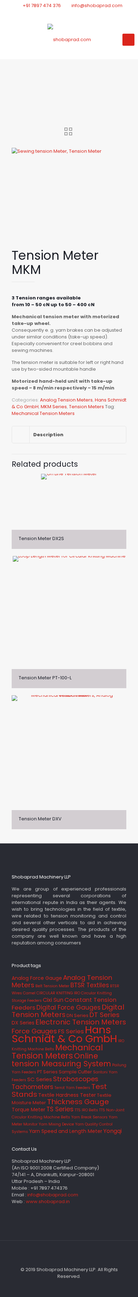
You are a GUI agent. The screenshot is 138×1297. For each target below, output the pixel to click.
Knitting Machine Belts (33, 1049)
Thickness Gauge (78, 1102)
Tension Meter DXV (40, 818)
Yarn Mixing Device (56, 1124)
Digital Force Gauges (68, 1007)
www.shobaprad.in (48, 1201)
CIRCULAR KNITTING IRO (58, 993)
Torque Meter (28, 1109)
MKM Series (54, 406)
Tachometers (32, 1087)
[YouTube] (78, 14)
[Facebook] (60, 14)
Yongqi (112, 1131)
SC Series (39, 1079)
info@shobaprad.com (96, 5)
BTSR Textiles (89, 985)
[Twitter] (69, 14)
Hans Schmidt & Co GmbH (64, 1034)
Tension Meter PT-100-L (45, 677)
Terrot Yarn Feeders (72, 1087)
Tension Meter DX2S (41, 538)
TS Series (60, 1109)
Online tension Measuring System (61, 1060)
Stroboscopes (75, 1078)
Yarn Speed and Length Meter (65, 1131)
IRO (121, 1041)
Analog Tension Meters (66, 400)
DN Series (77, 1015)
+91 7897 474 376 (42, 5)
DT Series (105, 1014)
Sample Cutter (75, 1072)
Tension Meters (86, 406)
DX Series (23, 1022)
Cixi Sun (53, 1000)
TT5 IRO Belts (86, 1110)
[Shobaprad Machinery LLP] (69, 40)
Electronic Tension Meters (80, 1022)
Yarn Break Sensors (89, 1117)
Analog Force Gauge (37, 978)
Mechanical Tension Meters (43, 413)
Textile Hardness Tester (67, 1095)
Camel (29, 993)
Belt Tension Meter (52, 986)
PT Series (47, 1072)
